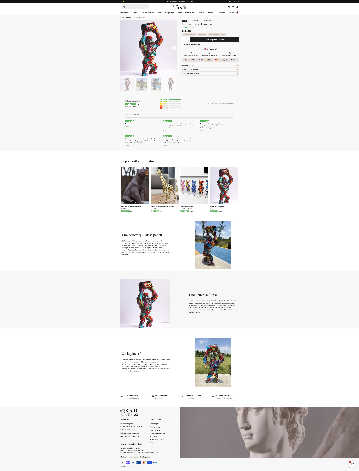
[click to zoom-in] (148, 48)
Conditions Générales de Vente (131, 426)
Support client (155, 427)
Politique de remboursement (130, 433)
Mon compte (237, 7)
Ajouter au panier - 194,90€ (214, 40)
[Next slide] (174, 48)
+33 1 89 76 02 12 (211, 49)
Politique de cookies (157, 440)
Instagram (145, 456)
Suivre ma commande (157, 434)
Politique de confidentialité (129, 436)
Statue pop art (129, 17)
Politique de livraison (127, 430)
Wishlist (229, 7)
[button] (188, 38)
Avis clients (154, 436)
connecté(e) (218, 103)
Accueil (122, 17)
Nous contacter (233, 7)
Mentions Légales (126, 424)
